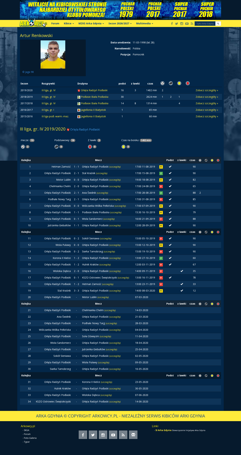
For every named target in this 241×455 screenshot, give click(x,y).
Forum (55, 23)
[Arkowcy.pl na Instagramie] (181, 24)
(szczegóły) (115, 166)
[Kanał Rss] (192, 24)
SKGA (26, 430)
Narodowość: (123, 48)
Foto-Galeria (30, 437)
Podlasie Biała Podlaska (94, 96)
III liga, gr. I (48, 109)
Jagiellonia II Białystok (93, 109)
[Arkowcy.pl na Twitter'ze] (176, 24)
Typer (27, 441)
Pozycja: (125, 54)
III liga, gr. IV (48, 90)
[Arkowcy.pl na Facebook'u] (172, 24)
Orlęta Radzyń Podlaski (94, 90)
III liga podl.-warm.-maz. (55, 116)
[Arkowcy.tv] (187, 24)
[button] (218, 23)
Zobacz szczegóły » (207, 90)
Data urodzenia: (121, 42)
